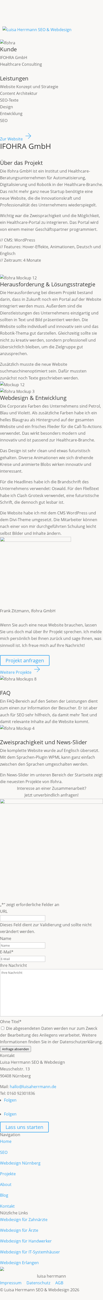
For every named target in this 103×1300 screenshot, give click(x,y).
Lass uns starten (24, 1127)
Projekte (8, 1173)
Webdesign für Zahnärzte (24, 1219)
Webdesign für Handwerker (26, 1241)
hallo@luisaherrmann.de (33, 1086)
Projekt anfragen (25, 660)
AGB (59, 1283)
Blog (4, 1195)
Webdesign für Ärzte (19, 1230)
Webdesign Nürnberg (20, 1163)
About (6, 1184)
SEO (4, 1152)
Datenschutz (38, 1283)
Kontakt (7, 1206)
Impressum (11, 1283)
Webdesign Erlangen (19, 1262)
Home (6, 1141)
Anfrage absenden (15, 1049)
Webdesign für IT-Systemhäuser (30, 1252)
